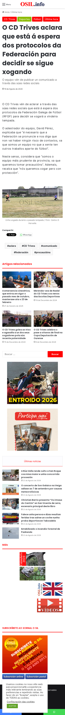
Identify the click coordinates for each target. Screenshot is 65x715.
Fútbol (37, 19)
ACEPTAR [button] (12, 706)
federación (21, 252)
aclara (12, 245)
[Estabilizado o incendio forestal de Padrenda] (10, 533)
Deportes (24, 19)
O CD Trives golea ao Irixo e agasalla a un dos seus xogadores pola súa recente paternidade (16, 334)
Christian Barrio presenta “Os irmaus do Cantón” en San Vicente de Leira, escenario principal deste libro (41, 503)
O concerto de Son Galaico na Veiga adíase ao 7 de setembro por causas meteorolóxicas (41, 488)
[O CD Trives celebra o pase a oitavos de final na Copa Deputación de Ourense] (48, 319)
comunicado (50, 245)
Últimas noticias (32, 461)
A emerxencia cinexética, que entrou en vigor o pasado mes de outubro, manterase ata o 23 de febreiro (16, 296)
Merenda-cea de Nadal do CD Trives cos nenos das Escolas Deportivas (47, 293)
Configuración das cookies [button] (21, 701)
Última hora (16, 12)
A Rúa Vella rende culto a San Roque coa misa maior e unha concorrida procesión (41, 474)
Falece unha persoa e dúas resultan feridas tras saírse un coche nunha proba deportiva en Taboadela (41, 517)
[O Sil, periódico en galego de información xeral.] (32, 4)
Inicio (7, 12)
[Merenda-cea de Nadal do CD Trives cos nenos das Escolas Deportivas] (48, 279)
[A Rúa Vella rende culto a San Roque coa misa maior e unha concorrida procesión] (10, 475)
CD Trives (9, 19)
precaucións (43, 252)
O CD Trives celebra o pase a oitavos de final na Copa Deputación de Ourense (48, 334)
